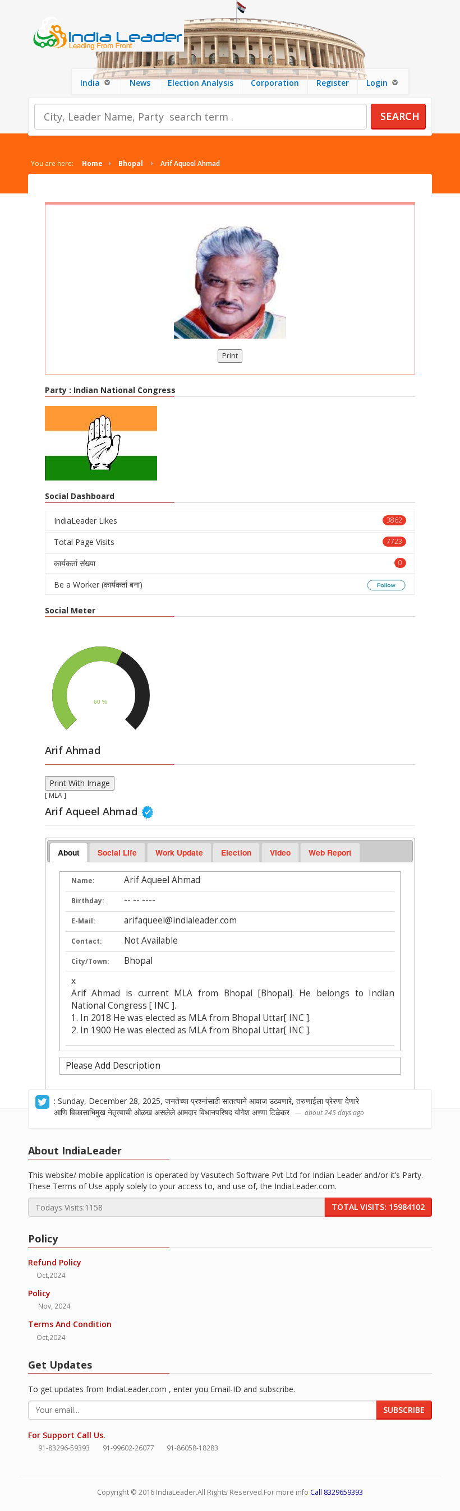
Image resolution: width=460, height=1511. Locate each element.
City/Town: (90, 961)
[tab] (68, 853)
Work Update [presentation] (179, 852)
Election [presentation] (236, 852)
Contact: (86, 941)
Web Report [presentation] (330, 852)
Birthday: (87, 900)
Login (378, 82)
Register (332, 82)
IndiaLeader (176, 1492)
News (140, 82)
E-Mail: (83, 921)
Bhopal (130, 163)
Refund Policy (54, 1262)
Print (230, 356)
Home (92, 163)
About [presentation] (69, 852)
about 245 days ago (334, 1112)
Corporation (275, 82)
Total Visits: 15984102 (378, 1207)
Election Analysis (200, 82)
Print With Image (79, 783)
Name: (83, 880)
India (91, 82)
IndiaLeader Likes (228, 520)
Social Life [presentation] (117, 852)
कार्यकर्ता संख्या (228, 563)
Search (400, 116)
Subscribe (404, 1409)
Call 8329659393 (336, 1492)
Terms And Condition (70, 1324)
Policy (39, 1293)
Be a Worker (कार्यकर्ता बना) (98, 584)
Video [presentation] (280, 852)
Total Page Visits (228, 542)
